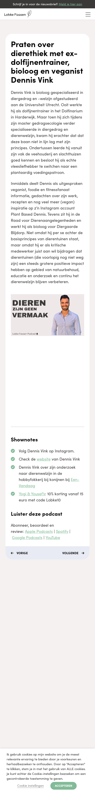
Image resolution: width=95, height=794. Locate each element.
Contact (9, 639)
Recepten (11, 631)
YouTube (53, 537)
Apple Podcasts (39, 531)
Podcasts (10, 623)
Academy (11, 608)
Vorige (22, 553)
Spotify (62, 531)
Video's (9, 616)
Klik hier (9, 693)
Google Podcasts (27, 537)
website (44, 459)
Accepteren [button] (63, 785)
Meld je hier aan (70, 4)
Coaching (11, 600)
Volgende (70, 553)
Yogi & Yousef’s (32, 493)
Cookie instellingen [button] (30, 785)
